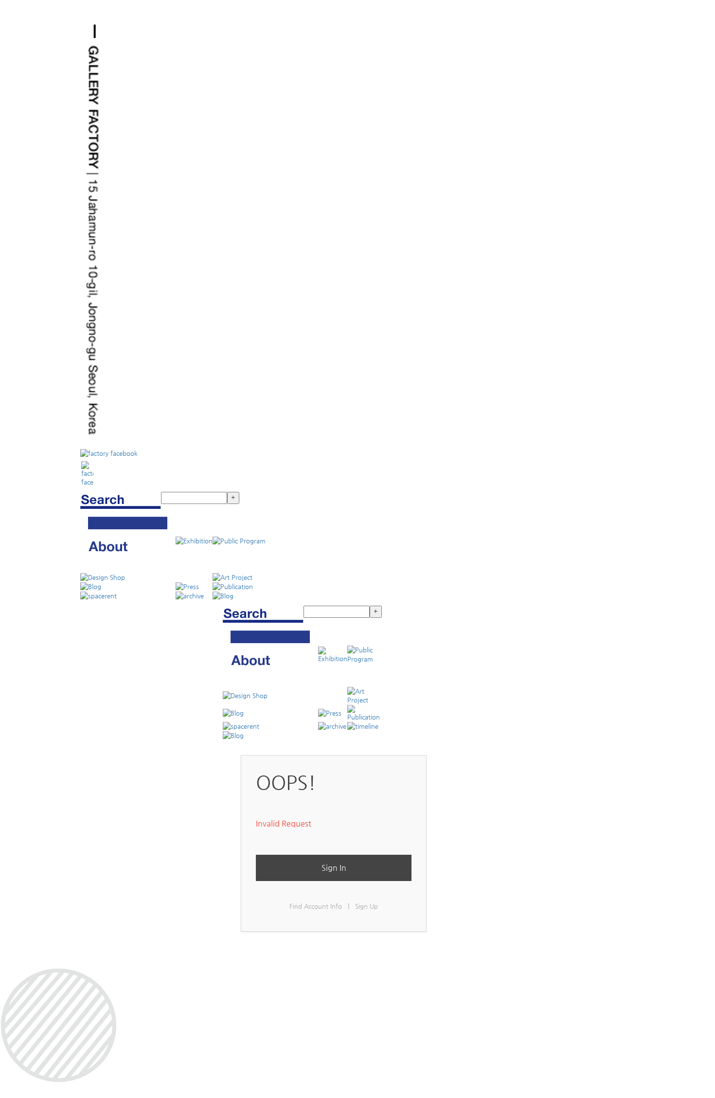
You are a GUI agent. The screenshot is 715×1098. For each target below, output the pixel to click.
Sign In (334, 867)
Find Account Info (315, 906)
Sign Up (366, 906)
